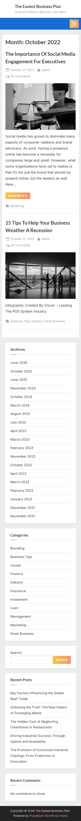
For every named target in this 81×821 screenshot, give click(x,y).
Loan (14, 608)
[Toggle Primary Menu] (74, 24)
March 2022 (19, 482)
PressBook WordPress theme (49, 815)
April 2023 (18, 431)
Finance (16, 574)
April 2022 (18, 474)
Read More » (19, 196)
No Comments (20, 76)
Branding (17, 548)
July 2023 (18, 422)
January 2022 (21, 499)
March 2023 (19, 439)
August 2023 (20, 414)
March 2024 (20, 405)
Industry (37, 321)
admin (45, 70)
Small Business (54, 321)
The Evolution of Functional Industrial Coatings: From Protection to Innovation (39, 755)
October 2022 (21, 465)
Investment (19, 599)
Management (20, 616)
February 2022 (21, 490)
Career (15, 565)
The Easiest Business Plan (38, 6)
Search (16, 653)
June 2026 (18, 363)
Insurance (18, 591)
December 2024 (23, 388)
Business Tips (20, 321)
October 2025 (21, 371)
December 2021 (22, 508)
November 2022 (22, 456)
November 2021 (22, 516)
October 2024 (21, 397)
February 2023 (21, 448)
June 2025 (18, 380)
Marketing (17, 206)
